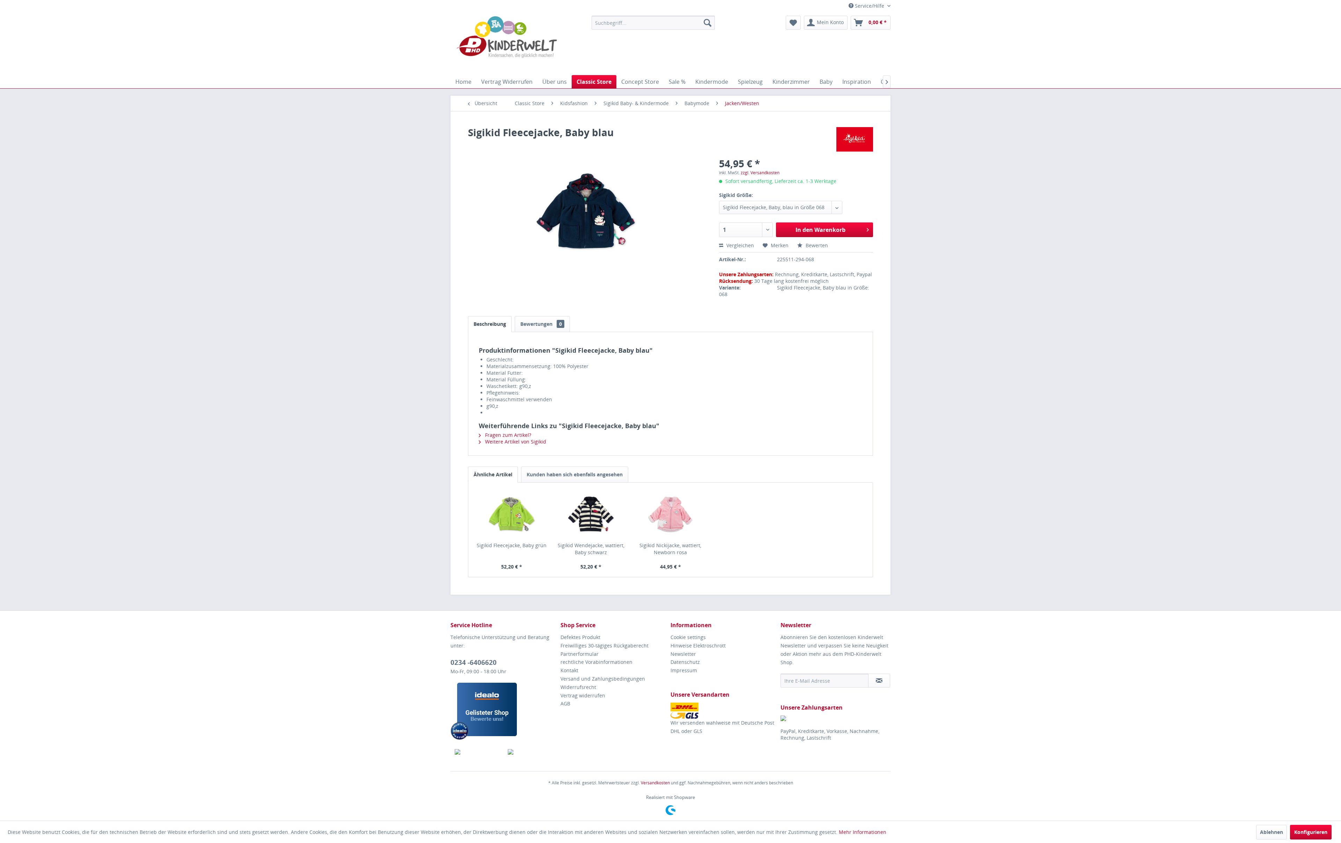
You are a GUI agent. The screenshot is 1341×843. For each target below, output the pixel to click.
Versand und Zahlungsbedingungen (602, 678)
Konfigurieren (1310, 832)
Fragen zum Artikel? (507, 435)
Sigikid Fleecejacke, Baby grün (512, 545)
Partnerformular (579, 654)
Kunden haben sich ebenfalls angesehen (575, 474)
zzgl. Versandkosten (760, 173)
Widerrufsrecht (578, 687)
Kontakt (569, 670)
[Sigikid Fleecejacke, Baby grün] (511, 514)
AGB (565, 703)
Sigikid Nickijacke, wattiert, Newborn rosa (670, 549)
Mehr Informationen (862, 832)
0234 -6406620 (473, 662)
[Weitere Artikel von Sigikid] (854, 139)
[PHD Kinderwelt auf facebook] (477, 752)
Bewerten (816, 245)
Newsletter (683, 654)
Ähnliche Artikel (493, 474)
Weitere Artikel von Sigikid (515, 441)
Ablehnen (1271, 832)
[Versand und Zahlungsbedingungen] (723, 711)
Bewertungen (541, 324)
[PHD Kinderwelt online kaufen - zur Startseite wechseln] (506, 44)
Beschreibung (490, 324)
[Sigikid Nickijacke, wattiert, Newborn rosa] (670, 514)
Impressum (683, 670)
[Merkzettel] (793, 23)
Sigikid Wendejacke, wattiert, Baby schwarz (591, 549)
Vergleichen (739, 245)
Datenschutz (685, 662)
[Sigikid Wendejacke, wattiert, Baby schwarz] (591, 514)
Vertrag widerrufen (582, 695)
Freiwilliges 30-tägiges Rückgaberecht (604, 645)
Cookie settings (688, 637)
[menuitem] (653, 23)
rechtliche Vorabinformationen (596, 662)
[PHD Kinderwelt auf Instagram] (530, 752)
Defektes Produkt (580, 637)
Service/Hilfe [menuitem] (869, 5)
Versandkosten (655, 783)
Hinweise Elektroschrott (698, 645)
